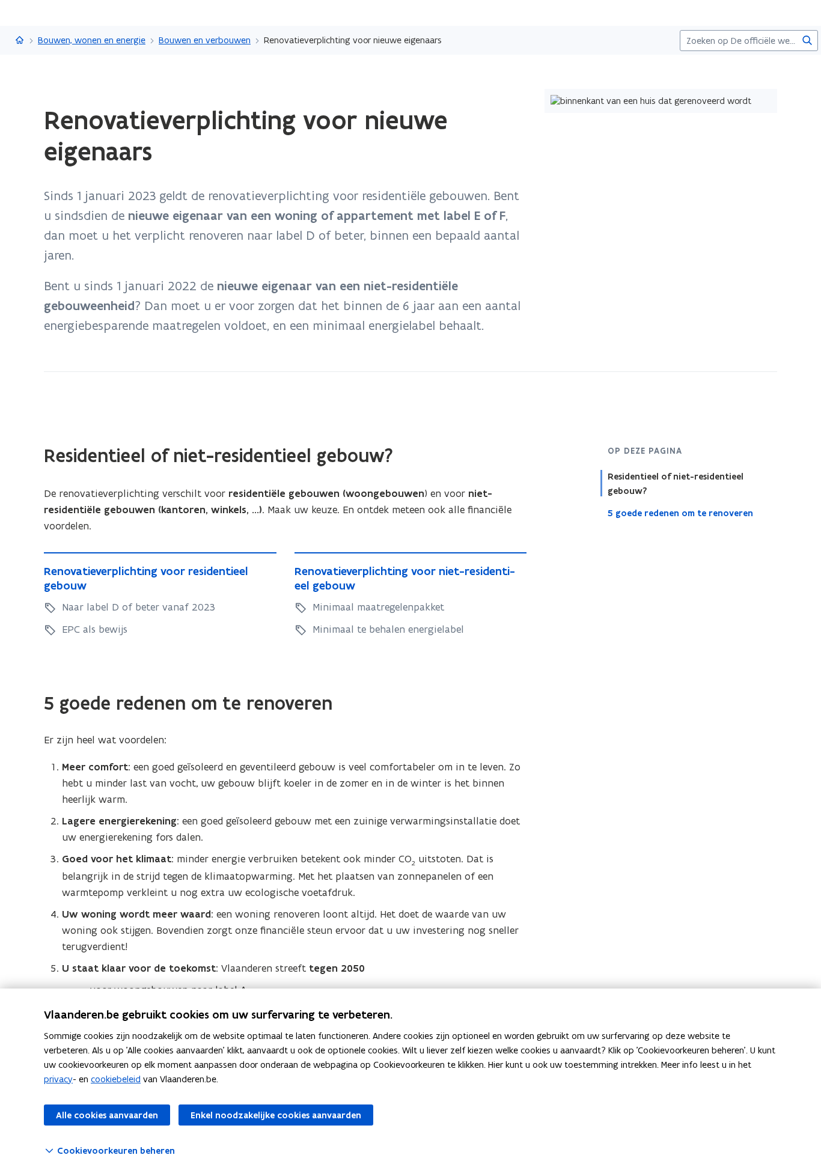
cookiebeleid (116, 1079)
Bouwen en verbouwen (205, 40)
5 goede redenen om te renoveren (680, 513)
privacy (58, 1079)
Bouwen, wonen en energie (91, 40)
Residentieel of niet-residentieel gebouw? (675, 484)
